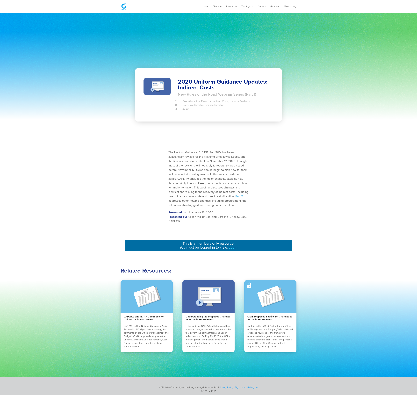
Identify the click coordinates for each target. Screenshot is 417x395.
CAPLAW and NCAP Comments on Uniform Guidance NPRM (144, 318)
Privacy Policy (226, 387)
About (216, 6)
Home (205, 6)
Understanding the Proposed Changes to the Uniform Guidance (208, 318)
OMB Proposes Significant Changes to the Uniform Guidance (269, 318)
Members (274, 6)
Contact (262, 6)
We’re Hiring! (290, 6)
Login (233, 247)
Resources (231, 6)
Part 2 (239, 196)
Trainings (246, 6)
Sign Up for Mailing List (246, 387)
